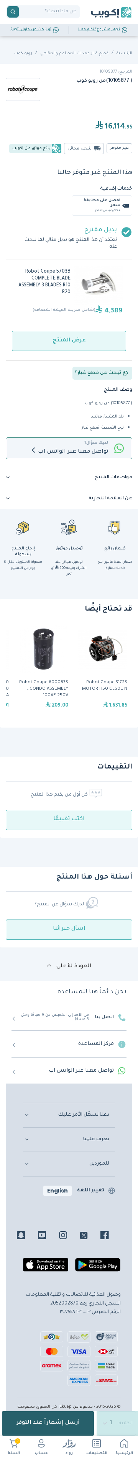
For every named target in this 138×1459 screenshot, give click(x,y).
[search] (13, 12)
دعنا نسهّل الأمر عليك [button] (83, 1115)
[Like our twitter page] (89, 1236)
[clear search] (22, 11)
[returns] (23, 527)
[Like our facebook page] (110, 1236)
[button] (69, 477)
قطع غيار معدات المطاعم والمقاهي (74, 53)
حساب (41, 1453)
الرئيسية (124, 1453)
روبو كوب (23, 53)
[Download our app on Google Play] (98, 1268)
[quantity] (117, 1423)
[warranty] (115, 527)
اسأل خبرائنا (69, 929)
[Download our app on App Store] (46, 1268)
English (57, 1190)
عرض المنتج (69, 341)
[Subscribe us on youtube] (47, 1236)
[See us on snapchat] (26, 1236)
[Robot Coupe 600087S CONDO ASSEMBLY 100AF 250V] (43, 670)
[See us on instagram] (68, 1236)
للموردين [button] (99, 1164)
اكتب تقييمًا (69, 819)
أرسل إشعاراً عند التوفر (48, 1423)
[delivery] (69, 527)
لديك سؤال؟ (96, 443)
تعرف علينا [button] (96, 1139)
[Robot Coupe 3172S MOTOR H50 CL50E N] (102, 670)
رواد (69, 1453)
